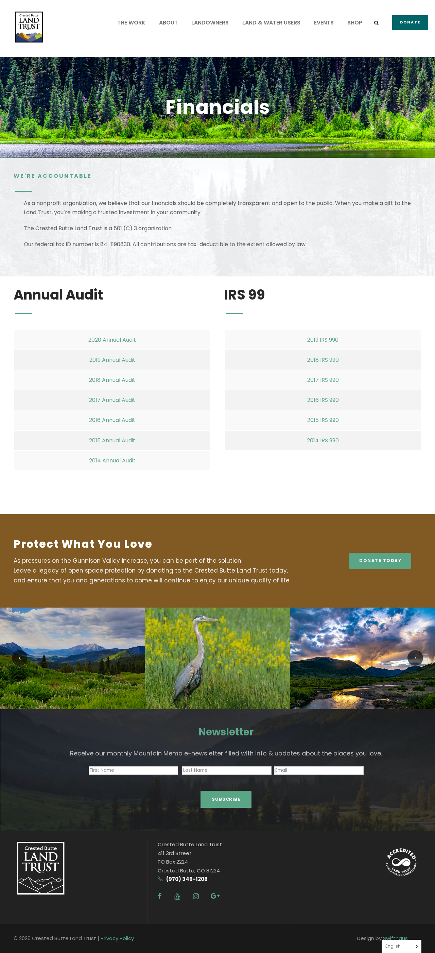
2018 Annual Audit (112, 380)
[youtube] (177, 896)
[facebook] (159, 896)
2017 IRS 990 (323, 380)
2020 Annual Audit (112, 340)
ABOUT (168, 23)
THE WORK (131, 23)
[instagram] (196, 896)
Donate (410, 22)
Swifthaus (395, 938)
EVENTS (324, 23)
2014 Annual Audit (112, 460)
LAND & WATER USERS (271, 23)
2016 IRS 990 (323, 400)
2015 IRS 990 (323, 420)
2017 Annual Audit (112, 400)
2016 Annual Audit (112, 420)
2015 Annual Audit (112, 440)
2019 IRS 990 (322, 340)
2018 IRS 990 (323, 360)
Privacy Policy (117, 938)
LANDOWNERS (210, 23)
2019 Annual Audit (112, 360)
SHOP (354, 23)
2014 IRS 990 (323, 440)
